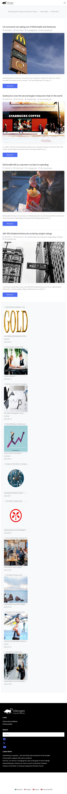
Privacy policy (7, 724)
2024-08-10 (8, 30)
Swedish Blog (31, 99)
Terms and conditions (10, 721)
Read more (10, 86)
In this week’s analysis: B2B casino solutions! (17, 758)
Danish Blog (41, 237)
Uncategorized (32, 30)
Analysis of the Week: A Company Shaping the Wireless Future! (23, 766)
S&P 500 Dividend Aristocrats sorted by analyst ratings (27, 233)
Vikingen (60, 237)
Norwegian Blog (50, 237)
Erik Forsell (19, 30)
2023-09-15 (8, 237)
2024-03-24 (8, 99)
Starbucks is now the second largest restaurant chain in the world (32, 95)
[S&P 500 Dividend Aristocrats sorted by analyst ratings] (33, 263)
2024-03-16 (8, 168)
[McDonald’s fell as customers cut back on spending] (33, 192)
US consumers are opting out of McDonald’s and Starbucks (29, 26)
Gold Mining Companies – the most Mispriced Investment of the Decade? (26, 755)
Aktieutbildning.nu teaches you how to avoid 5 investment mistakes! (25, 763)
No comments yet (46, 30)
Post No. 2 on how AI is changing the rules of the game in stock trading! (26, 761)
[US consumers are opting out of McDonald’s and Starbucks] (33, 54)
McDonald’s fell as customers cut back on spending (26, 164)
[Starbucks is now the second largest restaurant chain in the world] (33, 123)
